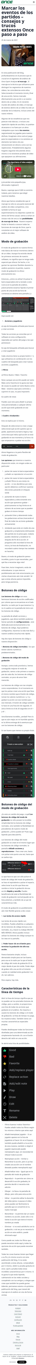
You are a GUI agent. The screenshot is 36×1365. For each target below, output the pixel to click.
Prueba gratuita (18, 1325)
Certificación (18, 1320)
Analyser (18, 1308)
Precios (18, 1339)
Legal (18, 1348)
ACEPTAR (21, 1362)
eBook (18, 1323)
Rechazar (13, 1362)
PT (20, 1300)
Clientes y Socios (18, 1342)
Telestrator (18, 1311)
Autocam (18, 1317)
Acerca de (18, 1345)
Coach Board (18, 1314)
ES (25, 1300)
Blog (18, 1336)
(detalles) (21, 1358)
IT (22, 1300)
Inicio (18, 1333)
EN (11, 1300)
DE (17, 1300)
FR (13, 1300)
